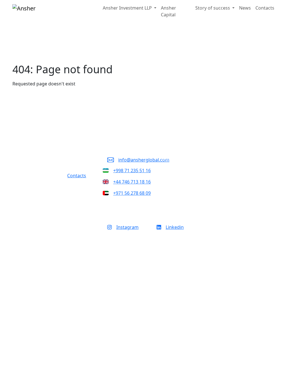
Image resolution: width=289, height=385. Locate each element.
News (245, 8)
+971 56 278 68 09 (132, 193)
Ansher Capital (168, 11)
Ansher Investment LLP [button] (128, 8)
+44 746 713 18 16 (132, 182)
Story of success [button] (213, 8)
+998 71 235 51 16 (132, 170)
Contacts (264, 8)
